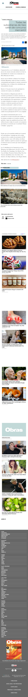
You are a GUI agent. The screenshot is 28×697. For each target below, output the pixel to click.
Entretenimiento (4, 580)
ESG (2, 549)
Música (2, 584)
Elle (2, 620)
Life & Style (4, 577)
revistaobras (13, 670)
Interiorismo (3, 538)
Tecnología (3, 547)
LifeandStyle (3, 552)
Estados (2, 561)
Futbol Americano (4, 570)
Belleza (2, 615)
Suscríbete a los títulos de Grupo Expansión (14, 660)
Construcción (9, 7)
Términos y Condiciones (14, 689)
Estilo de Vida (3, 635)
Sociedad (2, 563)
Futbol (2, 567)
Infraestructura (4, 535)
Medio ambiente (4, 589)
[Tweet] (26, 42)
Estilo (2, 578)
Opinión (2, 562)
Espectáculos (3, 609)
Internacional (3, 545)
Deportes (3, 581)
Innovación (3, 595)
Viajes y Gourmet (4, 585)
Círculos (3, 612)
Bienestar (3, 634)
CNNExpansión (15, 159)
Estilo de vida (3, 625)
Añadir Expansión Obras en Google (8, 45)
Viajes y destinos (4, 631)
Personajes (3, 632)
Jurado (2, 636)
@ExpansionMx (10, 218)
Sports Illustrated (5, 566)
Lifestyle (2, 574)
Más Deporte (3, 572)
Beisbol (2, 568)
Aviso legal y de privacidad (14, 683)
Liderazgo (3, 603)
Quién (2, 608)
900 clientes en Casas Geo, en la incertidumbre (13, 185)
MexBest (3, 627)
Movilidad (3, 593)
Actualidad (3, 602)
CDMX (2, 559)
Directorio (14, 692)
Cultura (2, 617)
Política (3, 554)
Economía (3, 544)
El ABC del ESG (3, 597)
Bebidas (2, 630)
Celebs (2, 623)
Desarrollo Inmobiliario (21, 7)
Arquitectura (3, 536)
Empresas (3, 541)
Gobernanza (3, 591)
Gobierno (3, 555)
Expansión (3, 540)
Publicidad (14, 680)
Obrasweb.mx (15, 670)
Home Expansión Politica (5, 543)
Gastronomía (3, 628)
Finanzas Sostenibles (5, 594)
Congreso (3, 558)
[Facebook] (23, 42)
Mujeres (2, 550)
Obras (2, 531)
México (2, 557)
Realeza (2, 611)
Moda (2, 613)
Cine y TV (2, 582)
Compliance (14, 686)
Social (2, 590)
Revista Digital (4, 575)
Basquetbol (3, 571)
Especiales (3, 606)
